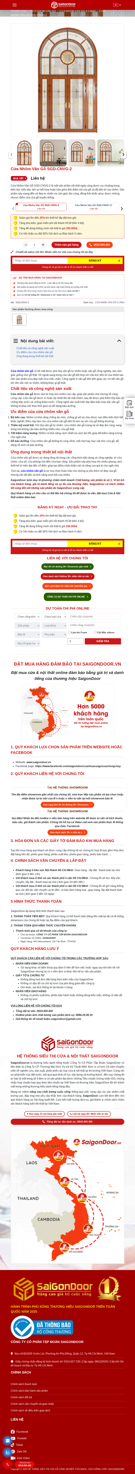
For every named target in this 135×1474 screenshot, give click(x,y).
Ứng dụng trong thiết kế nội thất (34, 356)
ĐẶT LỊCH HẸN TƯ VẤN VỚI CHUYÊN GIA (66, 586)
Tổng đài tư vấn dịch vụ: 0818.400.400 (70, 1121)
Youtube (22, 1438)
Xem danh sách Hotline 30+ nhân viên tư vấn (66, 576)
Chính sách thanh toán (24, 1384)
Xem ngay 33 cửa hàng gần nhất (45, 1114)
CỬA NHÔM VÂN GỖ (43, 11)
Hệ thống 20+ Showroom (39, 295)
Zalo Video (23, 1458)
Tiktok (19, 1445)
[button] (7, 1440)
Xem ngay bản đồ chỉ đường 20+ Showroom (66, 804)
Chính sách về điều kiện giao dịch (30, 1410)
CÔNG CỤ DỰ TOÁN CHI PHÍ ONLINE (66, 597)
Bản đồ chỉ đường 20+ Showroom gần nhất (66, 566)
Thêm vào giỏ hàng (66, 244)
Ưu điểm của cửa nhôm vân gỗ (34, 352)
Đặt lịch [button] (129, 407)
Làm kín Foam (78, 632)
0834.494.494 (102, 244)
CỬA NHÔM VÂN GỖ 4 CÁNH (77, 11)
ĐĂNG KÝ (95, 260)
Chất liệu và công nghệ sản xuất (35, 348)
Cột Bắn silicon (105, 632)
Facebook (22, 1431)
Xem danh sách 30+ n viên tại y (66, 832)
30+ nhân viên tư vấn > (63, 295)
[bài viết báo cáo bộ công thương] (67, 1327)
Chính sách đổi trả (21, 1397)
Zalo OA (22, 1451)
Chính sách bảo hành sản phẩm (29, 1390)
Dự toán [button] (129, 418)
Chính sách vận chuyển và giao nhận (32, 1403)
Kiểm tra (102, 641)
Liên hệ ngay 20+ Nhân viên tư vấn (90, 1114)
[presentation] (11, 154)
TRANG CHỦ (19, 11)
